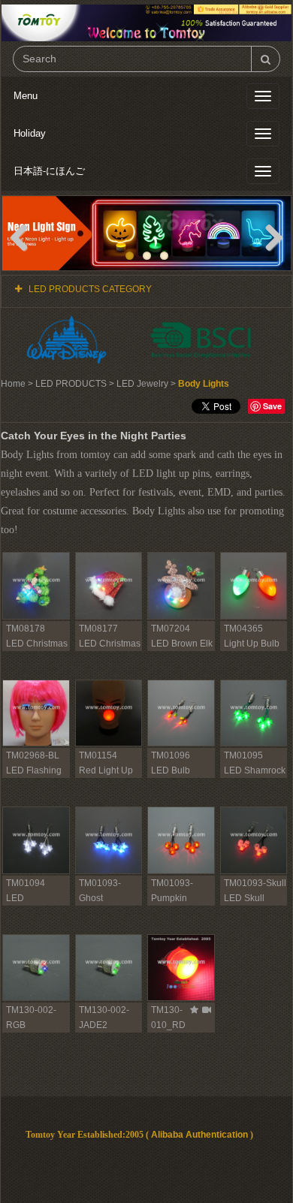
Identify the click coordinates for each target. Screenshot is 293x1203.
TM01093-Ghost (100, 890)
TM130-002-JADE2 (104, 1017)
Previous (25, 236)
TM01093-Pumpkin (172, 890)
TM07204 (170, 628)
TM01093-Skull (255, 883)
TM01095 (243, 755)
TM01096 (170, 755)
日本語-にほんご (49, 170)
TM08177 (98, 628)
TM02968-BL (32, 755)
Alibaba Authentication (199, 1134)
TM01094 (25, 883)
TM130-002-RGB (31, 1017)
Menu (26, 95)
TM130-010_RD (168, 1017)
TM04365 (243, 628)
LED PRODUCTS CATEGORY (90, 289)
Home (13, 383)
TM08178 (25, 628)
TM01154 (98, 755)
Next (268, 236)
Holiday (30, 133)
